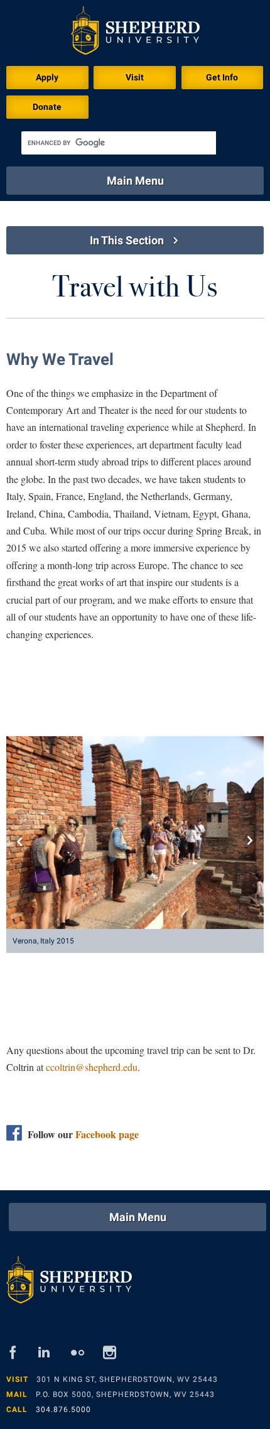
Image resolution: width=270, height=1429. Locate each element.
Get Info (222, 77)
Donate (47, 107)
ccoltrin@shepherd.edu (92, 1066)
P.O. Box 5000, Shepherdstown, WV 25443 (125, 1394)
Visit (135, 77)
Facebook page (107, 1134)
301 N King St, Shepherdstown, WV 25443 (127, 1379)
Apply (47, 77)
